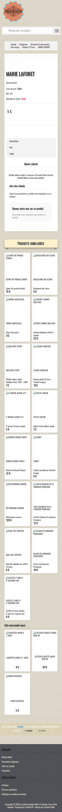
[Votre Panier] (59, 13)
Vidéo (11, 153)
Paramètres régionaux (10, 761)
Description (13, 141)
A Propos (5, 785)
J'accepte (28, 730)
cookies (20, 726)
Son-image (15, 47)
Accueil (13, 44)
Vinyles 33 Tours (28, 47)
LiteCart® (29, 807)
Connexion (6, 770)
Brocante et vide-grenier (40, 44)
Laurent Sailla (49, 807)
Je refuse (42, 730)
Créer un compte (8, 766)
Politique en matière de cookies (14, 794)
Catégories (23, 44)
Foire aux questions (9, 789)
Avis (11, 147)
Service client (7, 757)
